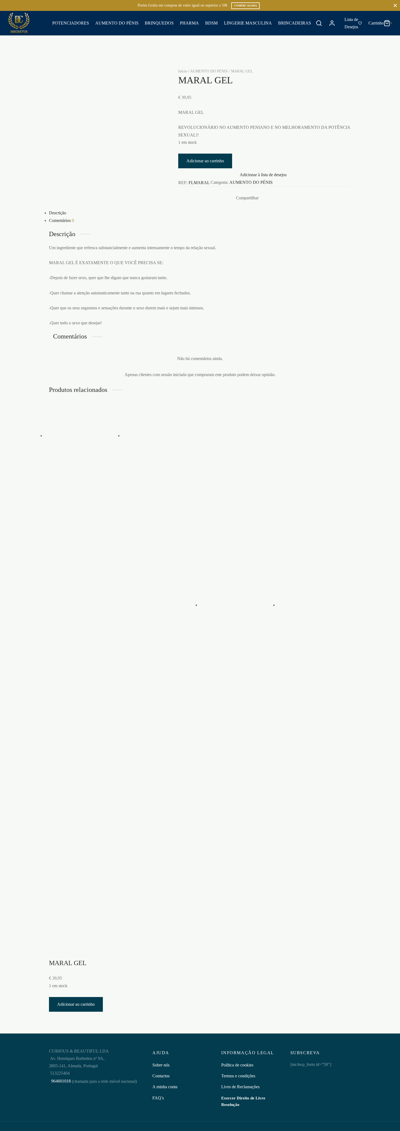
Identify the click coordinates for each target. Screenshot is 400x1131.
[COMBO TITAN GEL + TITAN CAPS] (83, 435)
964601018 (60, 1081)
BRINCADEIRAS (294, 23)
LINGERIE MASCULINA (248, 23)
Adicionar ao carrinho (205, 160)
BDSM (211, 23)
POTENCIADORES (70, 23)
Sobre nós (161, 1065)
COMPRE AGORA (245, 5)
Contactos (161, 1076)
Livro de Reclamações (240, 1086)
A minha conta (164, 1086)
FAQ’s (158, 1098)
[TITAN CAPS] (161, 435)
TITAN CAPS (145, 489)
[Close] (395, 5)
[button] (77, 545)
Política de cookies (237, 1065)
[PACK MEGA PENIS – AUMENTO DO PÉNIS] (238, 605)
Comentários (61, 220)
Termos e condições (238, 1076)
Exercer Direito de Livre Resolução (243, 1101)
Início (182, 71)
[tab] (200, 213)
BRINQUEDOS (159, 23)
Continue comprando (315, 58)
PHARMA (189, 23)
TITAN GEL (154, 531)
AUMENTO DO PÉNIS (117, 23)
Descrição (57, 213)
